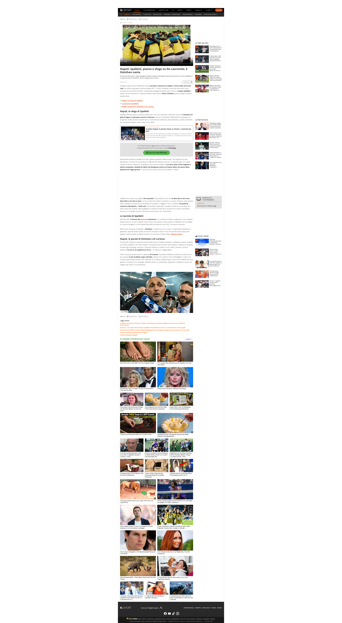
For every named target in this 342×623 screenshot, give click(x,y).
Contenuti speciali (189, 607)
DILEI (188, 619)
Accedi (219, 10)
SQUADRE (198, 14)
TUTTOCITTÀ (183, 619)
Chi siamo (131, 621)
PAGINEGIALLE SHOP (160, 619)
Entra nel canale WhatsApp (158, 153)
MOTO (180, 10)
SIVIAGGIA (192, 619)
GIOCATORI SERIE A (210, 14)
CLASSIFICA (147, 14)
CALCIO (137, 10)
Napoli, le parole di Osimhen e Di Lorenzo (138, 106)
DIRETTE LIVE (163, 10)
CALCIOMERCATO (149, 10)
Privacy (142, 621)
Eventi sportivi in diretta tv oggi (206, 206)
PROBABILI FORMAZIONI (172, 14)
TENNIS (188, 10)
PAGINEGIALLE (151, 619)
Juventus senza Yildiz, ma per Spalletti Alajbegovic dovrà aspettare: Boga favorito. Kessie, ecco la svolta (155, 330)
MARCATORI (157, 14)
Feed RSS (214, 607)
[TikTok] (173, 614)
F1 (173, 10)
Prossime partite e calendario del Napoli (133, 333)
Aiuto (164, 621)
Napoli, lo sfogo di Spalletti (132, 101)
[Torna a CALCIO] (121, 14)
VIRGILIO (144, 619)
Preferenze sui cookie (157, 621)
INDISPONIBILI (188, 14)
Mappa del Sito (206, 607)
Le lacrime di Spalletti (130, 104)
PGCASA (168, 619)
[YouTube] (169, 614)
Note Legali (137, 621)
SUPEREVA (212, 619)
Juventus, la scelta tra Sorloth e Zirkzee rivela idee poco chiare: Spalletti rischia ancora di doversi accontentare (152, 324)
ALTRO (208, 10)
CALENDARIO (136, 14)
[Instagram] (177, 614)
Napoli (143, 219)
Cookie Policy (148, 621)
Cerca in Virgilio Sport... (150, 608)
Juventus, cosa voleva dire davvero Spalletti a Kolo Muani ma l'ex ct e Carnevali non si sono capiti (152, 328)
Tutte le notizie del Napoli (128, 335)
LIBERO (139, 619)
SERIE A (131, 22)
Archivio (219, 607)
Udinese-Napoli (176, 234)
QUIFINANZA (199, 619)
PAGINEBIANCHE (175, 619)
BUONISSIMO (206, 619)
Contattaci (198, 607)
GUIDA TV (198, 10)
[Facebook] (165, 614)
